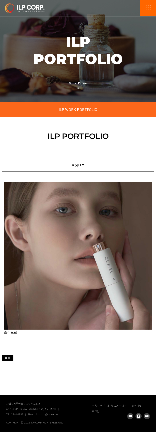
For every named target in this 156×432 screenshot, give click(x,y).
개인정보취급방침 (117, 406)
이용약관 (97, 406)
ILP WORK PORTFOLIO (78, 109)
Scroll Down (78, 83)
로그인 (95, 411)
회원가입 (137, 406)
